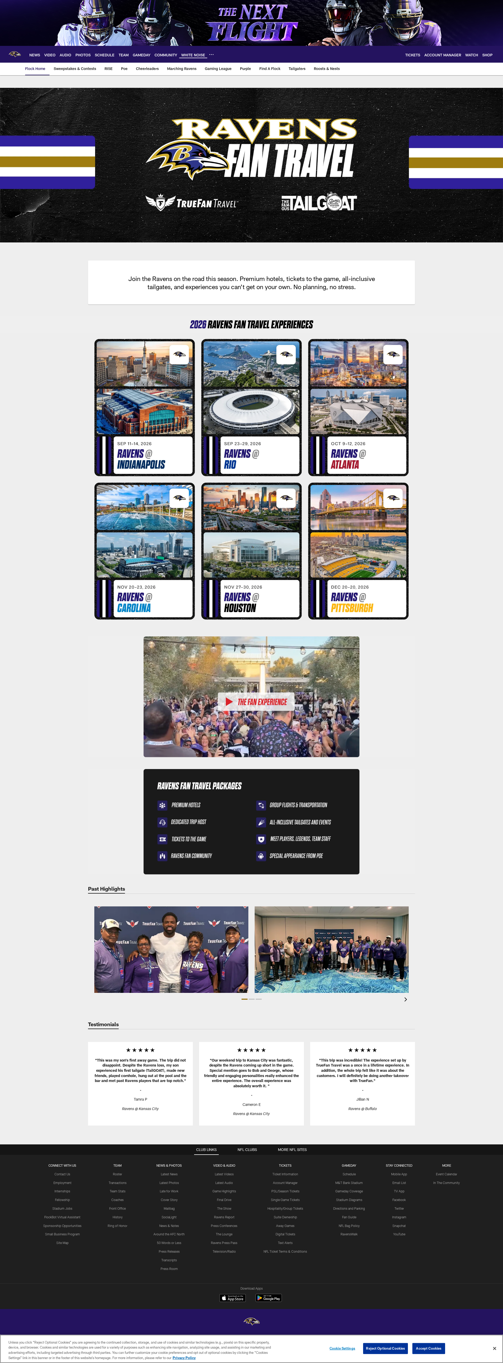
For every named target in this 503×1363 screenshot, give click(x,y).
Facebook (399, 1200)
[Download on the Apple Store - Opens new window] (233, 1298)
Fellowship (62, 1200)
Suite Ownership (285, 1217)
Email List (399, 1182)
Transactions (118, 1182)
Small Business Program (62, 1234)
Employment (62, 1182)
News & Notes (169, 1225)
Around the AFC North (169, 1234)
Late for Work (169, 1191)
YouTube (399, 1234)
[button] (244, 999)
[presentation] (406, 1000)
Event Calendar (446, 1174)
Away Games (285, 1225)
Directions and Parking (349, 1208)
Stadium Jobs (62, 1208)
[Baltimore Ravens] (251, 1322)
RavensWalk (349, 1234)
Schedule (349, 1174)
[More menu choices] (211, 54)
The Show (224, 1208)
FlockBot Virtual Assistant (62, 1217)
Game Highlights (224, 1191)
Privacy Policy (184, 1357)
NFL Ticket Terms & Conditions (285, 1251)
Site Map (62, 1243)
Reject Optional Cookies (385, 1348)
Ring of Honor (117, 1225)
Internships (62, 1191)
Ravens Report (224, 1217)
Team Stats (117, 1191)
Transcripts (169, 1260)
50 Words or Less (169, 1243)
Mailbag (169, 1208)
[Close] (494, 1348)
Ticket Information (285, 1174)
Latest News (169, 1174)
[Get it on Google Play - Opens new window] (269, 1300)
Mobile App (399, 1174)
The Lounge (224, 1234)
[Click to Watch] (251, 696)
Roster (117, 1174)
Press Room (169, 1268)
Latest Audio (224, 1182)
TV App (399, 1191)
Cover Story (169, 1200)
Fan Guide (349, 1217)
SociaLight (169, 1217)
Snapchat (399, 1225)
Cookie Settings (342, 1348)
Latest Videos (224, 1174)
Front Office (117, 1208)
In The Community (446, 1182)
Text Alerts (285, 1243)
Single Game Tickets (285, 1200)
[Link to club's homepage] (14, 54)
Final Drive (224, 1200)
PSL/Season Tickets (285, 1191)
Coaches (117, 1200)
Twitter (399, 1208)
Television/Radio (224, 1251)
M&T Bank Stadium (349, 1182)
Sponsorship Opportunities (62, 1225)
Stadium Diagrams (349, 1200)
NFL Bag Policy (349, 1225)
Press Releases (169, 1251)
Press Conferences (224, 1225)
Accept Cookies (428, 1348)
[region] (251, 1349)
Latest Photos (169, 1182)
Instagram (399, 1217)
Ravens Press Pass (224, 1243)
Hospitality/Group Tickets (285, 1208)
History (118, 1217)
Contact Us (62, 1174)
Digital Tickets (285, 1234)
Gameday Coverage (349, 1191)
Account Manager (285, 1182)
